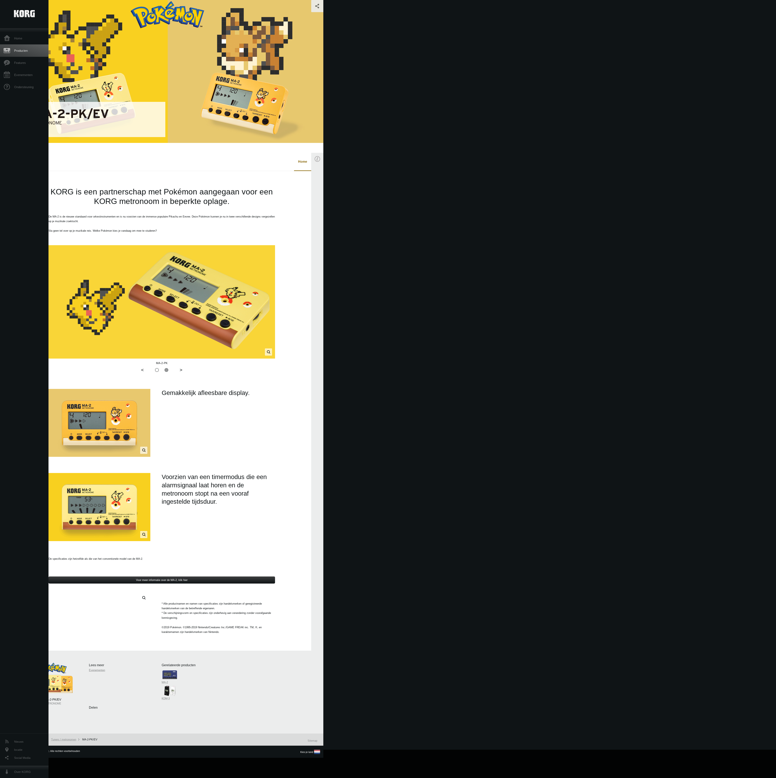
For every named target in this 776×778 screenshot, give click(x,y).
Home (18, 38)
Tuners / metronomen (63, 739)
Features (20, 62)
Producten (21, 50)
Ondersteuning (24, 87)
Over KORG (22, 772)
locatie (18, 749)
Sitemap (312, 740)
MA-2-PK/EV (89, 739)
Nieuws (18, 741)
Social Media (22, 757)
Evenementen (23, 75)
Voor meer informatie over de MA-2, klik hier (162, 580)
